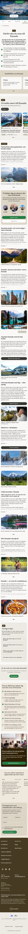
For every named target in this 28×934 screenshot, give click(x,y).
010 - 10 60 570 (5, 876)
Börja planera (19, 2)
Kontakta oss (4, 848)
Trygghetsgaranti (5, 859)
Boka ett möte (14, 217)
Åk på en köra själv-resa (14, 358)
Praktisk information (6, 855)
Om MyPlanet (4, 844)
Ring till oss (14, 221)
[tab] (3, 21)
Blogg (16, 844)
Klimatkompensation (6, 862)
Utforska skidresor (14, 447)
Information (4, 841)
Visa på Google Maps (5, 888)
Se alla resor (14, 16)
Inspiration (18, 841)
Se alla (4, 109)
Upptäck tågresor (14, 403)
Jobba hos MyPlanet (6, 851)
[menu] (25, 2)
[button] (14, 317)
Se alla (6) (23, 331)
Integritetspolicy (8, 828)
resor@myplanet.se (20, 876)
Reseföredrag (18, 848)
